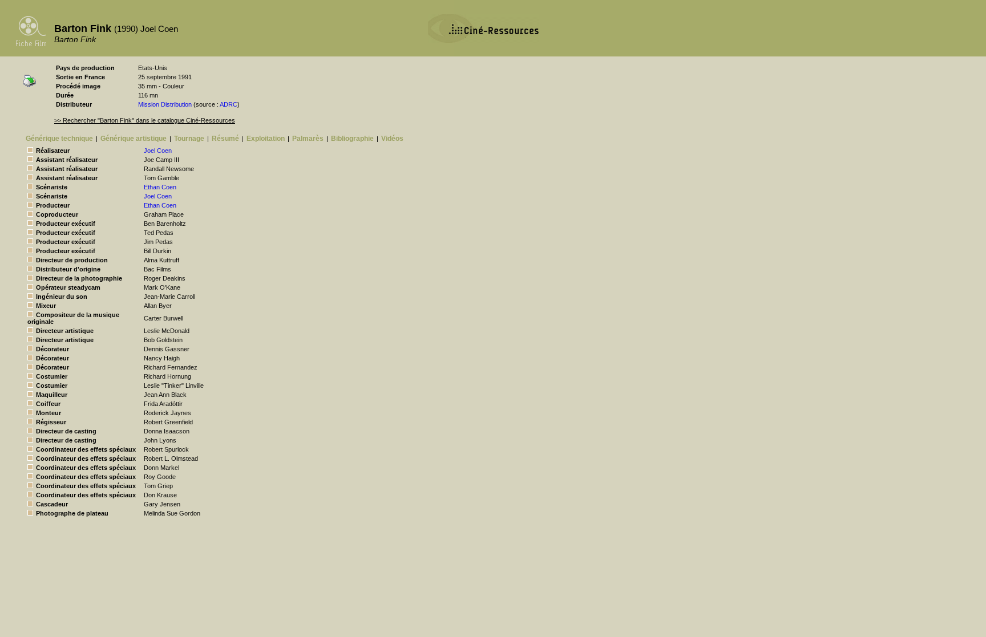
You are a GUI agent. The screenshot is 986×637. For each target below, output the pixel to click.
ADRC (228, 104)
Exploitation (265, 139)
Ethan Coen (160, 187)
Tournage (189, 139)
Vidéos (392, 139)
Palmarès (308, 139)
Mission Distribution (165, 104)
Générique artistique (133, 139)
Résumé (225, 139)
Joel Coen (158, 150)
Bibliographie (352, 139)
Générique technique (59, 139)
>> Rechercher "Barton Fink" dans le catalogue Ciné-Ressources (144, 120)
